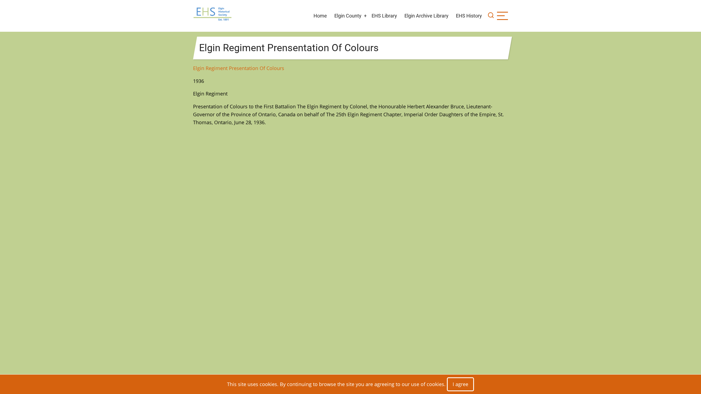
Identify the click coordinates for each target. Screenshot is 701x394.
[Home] (212, 15)
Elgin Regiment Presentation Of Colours (238, 68)
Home (320, 16)
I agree (460, 384)
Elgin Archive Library (426, 16)
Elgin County (347, 16)
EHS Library (384, 16)
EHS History (469, 16)
